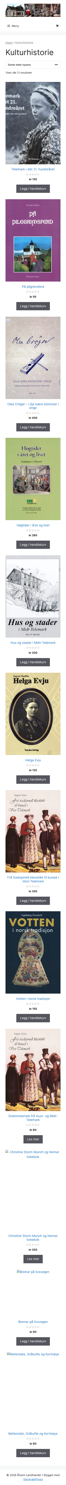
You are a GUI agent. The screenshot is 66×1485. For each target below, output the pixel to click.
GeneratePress (33, 1479)
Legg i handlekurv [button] (33, 188)
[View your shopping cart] (57, 25)
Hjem (9, 42)
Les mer (33, 1139)
